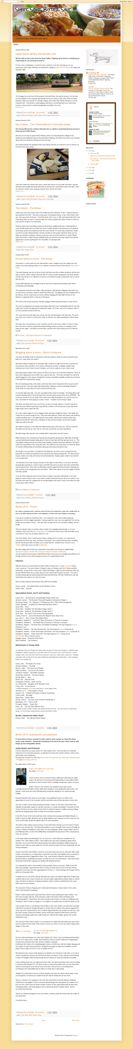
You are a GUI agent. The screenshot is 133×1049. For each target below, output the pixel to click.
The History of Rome (29, 760)
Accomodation (29, 115)
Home (16, 44)
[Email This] (49, 113)
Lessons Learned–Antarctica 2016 (98, 88)
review (31, 688)
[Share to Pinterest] (57, 113)
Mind (30, 1015)
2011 (90, 173)
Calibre (18, 545)
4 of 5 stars (44, 933)
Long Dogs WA (93, 73)
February (93, 153)
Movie (31, 250)
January (93, 164)
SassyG (91, 87)
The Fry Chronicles (40, 930)
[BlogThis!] (51, 113)
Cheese (23, 199)
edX (59, 566)
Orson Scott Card (47, 769)
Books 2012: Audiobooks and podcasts (36, 734)
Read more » (20, 107)
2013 (22, 343)
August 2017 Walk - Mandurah (97, 74)
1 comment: (39, 495)
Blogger (75, 1035)
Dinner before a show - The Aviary (34, 258)
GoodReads (43, 545)
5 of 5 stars (40, 771)
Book (26, 1015)
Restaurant (34, 199)
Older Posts (75, 1020)
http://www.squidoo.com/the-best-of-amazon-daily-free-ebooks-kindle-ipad (41, 551)
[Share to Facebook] (55, 113)
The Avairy (40, 343)
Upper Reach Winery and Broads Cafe (36, 53)
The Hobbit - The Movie (28, 208)
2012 (22, 1015)
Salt (44, 199)
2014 (22, 115)
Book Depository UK (40, 531)
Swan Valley (38, 115)
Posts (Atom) (29, 1024)
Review (40, 199)
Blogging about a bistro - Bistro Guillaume (38, 352)
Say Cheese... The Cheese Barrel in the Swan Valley (43, 124)
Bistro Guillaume (26, 497)
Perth (28, 199)
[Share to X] (53, 113)
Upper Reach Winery (63, 67)
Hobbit (27, 250)
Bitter (22, 250)
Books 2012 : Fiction (26, 506)
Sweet (44, 115)
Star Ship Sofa (63, 757)
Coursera (67, 566)
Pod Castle (45, 757)
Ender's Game (34, 769)
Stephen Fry (53, 930)
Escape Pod (53, 757)
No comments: (41, 112)
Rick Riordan (20, 636)
